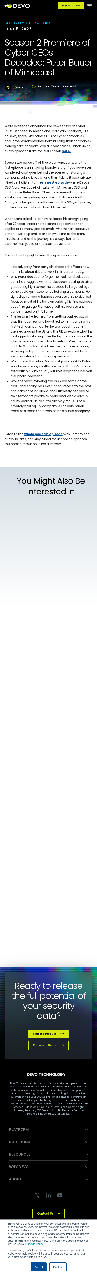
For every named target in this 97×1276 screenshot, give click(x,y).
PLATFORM (19, 1129)
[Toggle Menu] (88, 5)
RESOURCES (20, 1154)
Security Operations (28, 23)
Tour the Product (44, 1034)
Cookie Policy (35, 1244)
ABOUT (15, 1179)
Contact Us (45, 1213)
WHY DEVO (19, 1166)
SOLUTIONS (19, 1141)
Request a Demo (71, 5)
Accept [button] (39, 1267)
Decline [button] (58, 1267)
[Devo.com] (17, 5)
